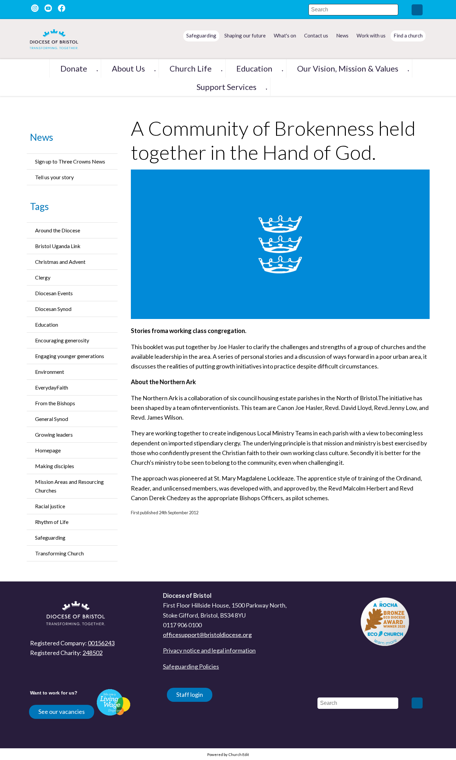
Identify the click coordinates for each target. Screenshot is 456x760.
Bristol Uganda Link (57, 246)
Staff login (189, 694)
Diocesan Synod (53, 309)
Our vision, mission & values (347, 68)
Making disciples (54, 466)
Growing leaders (54, 434)
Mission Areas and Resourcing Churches (69, 486)
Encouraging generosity (62, 340)
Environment (49, 371)
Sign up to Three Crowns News (70, 161)
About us (128, 68)
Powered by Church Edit (228, 754)
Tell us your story (54, 177)
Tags (39, 206)
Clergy (42, 277)
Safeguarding (50, 537)
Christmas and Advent (60, 261)
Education (254, 68)
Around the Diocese (57, 230)
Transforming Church (59, 553)
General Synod (51, 419)
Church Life (191, 68)
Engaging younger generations (69, 356)
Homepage (48, 450)
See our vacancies (61, 711)
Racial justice (50, 506)
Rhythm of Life (51, 522)
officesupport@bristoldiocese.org (207, 634)
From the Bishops (55, 403)
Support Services (226, 87)
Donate (73, 68)
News (41, 137)
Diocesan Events (54, 293)
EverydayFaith (51, 387)
